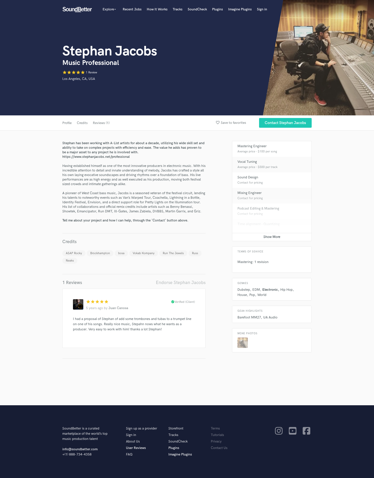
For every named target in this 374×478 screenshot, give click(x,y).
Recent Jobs (132, 9)
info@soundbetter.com (80, 449)
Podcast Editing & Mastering (258, 209)
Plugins (217, 9)
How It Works (157, 9)
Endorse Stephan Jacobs (181, 282)
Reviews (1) (101, 123)
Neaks (70, 260)
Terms (215, 428)
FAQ (129, 454)
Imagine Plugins (240, 9)
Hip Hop (286, 290)
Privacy (216, 441)
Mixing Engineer (249, 193)
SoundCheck (197, 9)
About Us (133, 441)
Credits (82, 123)
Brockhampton (100, 253)
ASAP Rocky (74, 253)
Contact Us (219, 448)
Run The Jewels (173, 253)
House (242, 295)
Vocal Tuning (247, 162)
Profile (67, 123)
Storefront (175, 428)
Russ (195, 253)
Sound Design (247, 177)
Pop (252, 295)
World (261, 295)
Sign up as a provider (141, 428)
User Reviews (136, 448)
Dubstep (243, 290)
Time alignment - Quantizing (258, 224)
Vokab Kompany (144, 253)
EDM (256, 290)
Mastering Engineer (252, 146)
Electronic (270, 290)
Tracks (177, 9)
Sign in (262, 9)
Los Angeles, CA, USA (78, 79)
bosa (121, 253)
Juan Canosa (118, 308)
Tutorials (217, 435)
